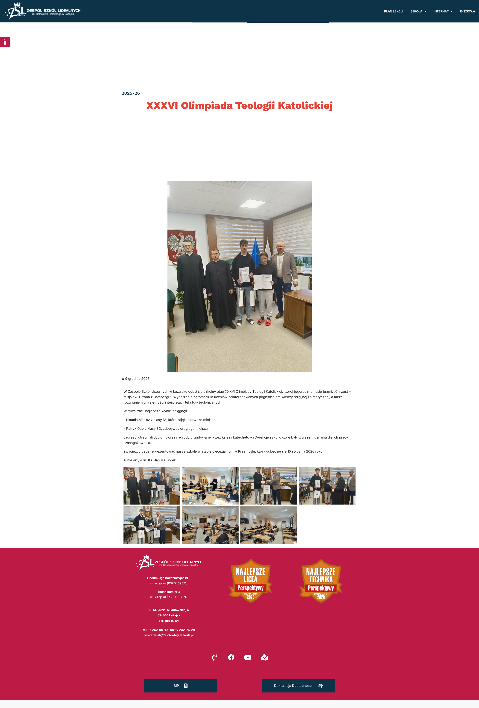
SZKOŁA (416, 11)
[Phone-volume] (214, 657)
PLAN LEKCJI (393, 11)
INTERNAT (441, 11)
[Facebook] (231, 657)
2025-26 (131, 93)
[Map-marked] (264, 657)
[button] (5, 42)
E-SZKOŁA (467, 11)
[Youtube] (248, 657)
